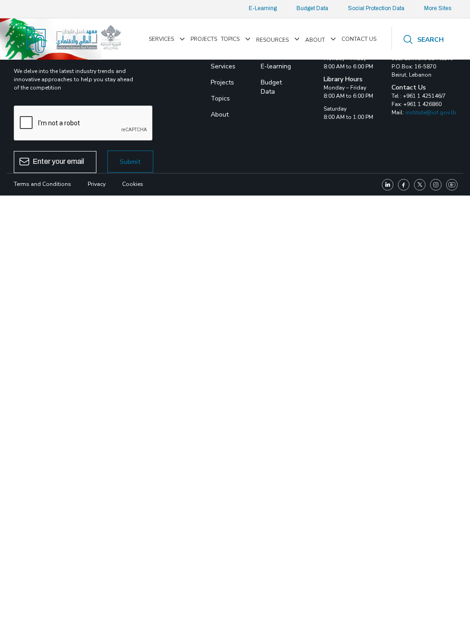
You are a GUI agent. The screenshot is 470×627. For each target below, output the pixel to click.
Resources (272, 40)
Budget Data (312, 8)
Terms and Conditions (42, 184)
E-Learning (263, 8)
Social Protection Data (376, 8)
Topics (230, 39)
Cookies (132, 184)
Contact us (358, 39)
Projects (203, 39)
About (315, 40)
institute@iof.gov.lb (430, 112)
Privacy (97, 184)
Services (161, 39)
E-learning (276, 66)
